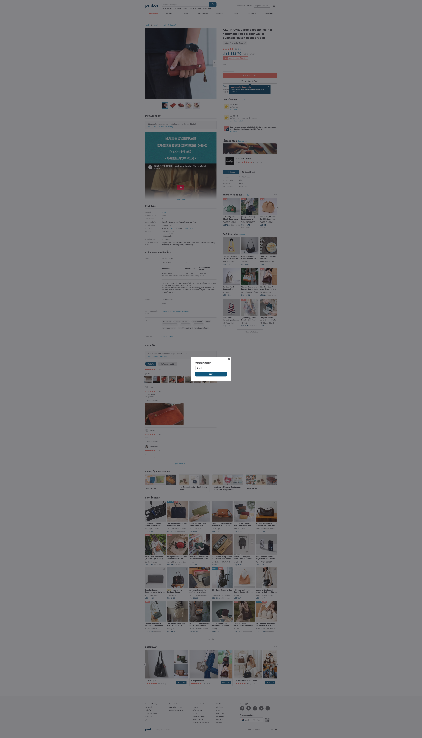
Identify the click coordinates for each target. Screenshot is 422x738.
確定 (211, 374)
